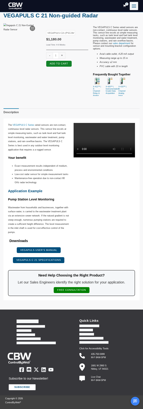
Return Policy (86, 330)
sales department (121, 43)
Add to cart (59, 63)
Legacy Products (28, 338)
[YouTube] (51, 369)
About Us (27, 321)
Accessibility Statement (91, 338)
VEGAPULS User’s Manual (38, 250)
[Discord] (29, 369)
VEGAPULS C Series (23, 125)
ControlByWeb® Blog (31, 326)
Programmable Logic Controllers (36, 343)
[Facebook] (21, 369)
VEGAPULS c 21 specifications (38, 260)
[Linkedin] (43, 369)
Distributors (26, 334)
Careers (24, 330)
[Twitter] (36, 369)
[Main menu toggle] (134, 6)
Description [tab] (11, 112)
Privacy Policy (86, 334)
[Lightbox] (32, 28)
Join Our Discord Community (93, 342)
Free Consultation (71, 290)
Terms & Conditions (89, 326)
